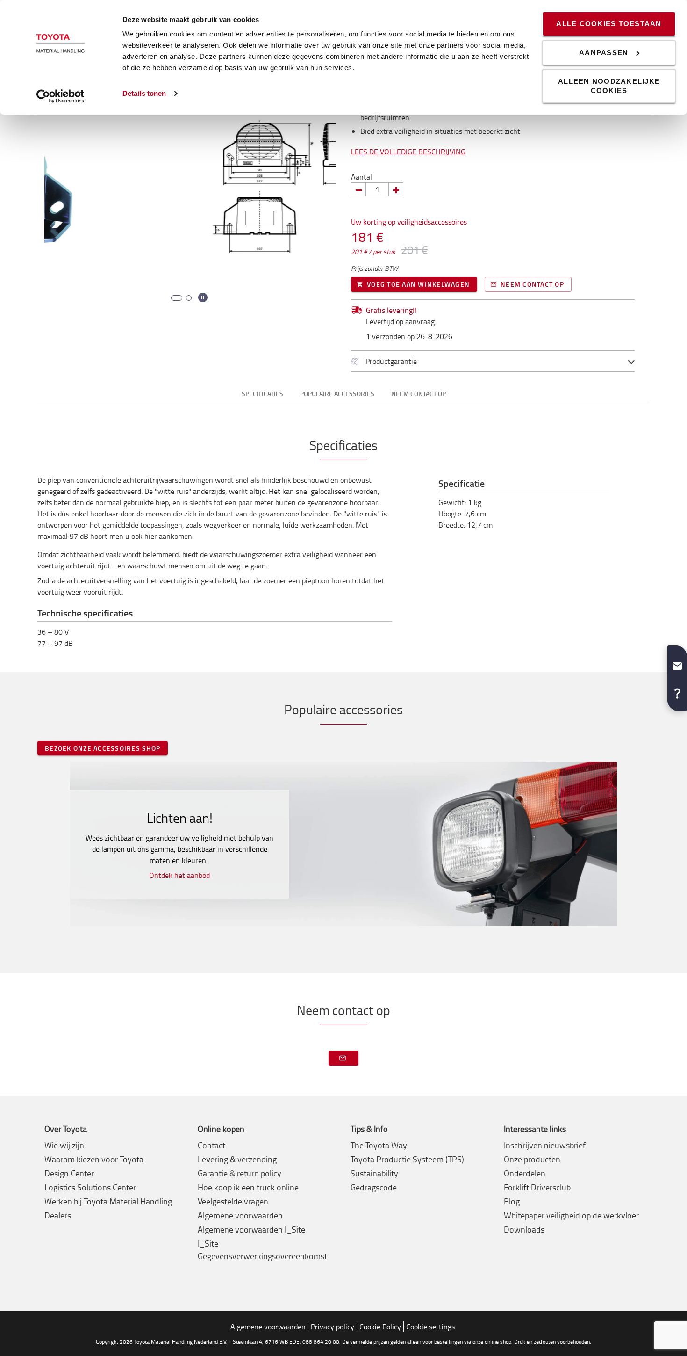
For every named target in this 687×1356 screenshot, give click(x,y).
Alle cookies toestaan (608, 24)
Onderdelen (524, 1173)
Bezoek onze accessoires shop (102, 748)
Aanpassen (603, 53)
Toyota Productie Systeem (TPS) (407, 1159)
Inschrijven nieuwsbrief (545, 1145)
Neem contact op (532, 284)
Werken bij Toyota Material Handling (108, 1201)
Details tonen (144, 93)
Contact (211, 1145)
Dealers (57, 1215)
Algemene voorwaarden (240, 1215)
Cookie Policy (380, 1326)
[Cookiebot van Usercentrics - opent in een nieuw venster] (60, 96)
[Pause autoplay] (202, 297)
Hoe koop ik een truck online (248, 1187)
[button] (677, 662)
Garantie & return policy (239, 1173)
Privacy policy (332, 1326)
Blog (512, 1201)
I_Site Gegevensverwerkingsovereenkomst (262, 1250)
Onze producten (532, 1159)
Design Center (69, 1173)
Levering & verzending (237, 1159)
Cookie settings (430, 1326)
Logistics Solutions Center (90, 1187)
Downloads (524, 1229)
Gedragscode (374, 1187)
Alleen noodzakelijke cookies (609, 85)
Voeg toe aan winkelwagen (418, 284)
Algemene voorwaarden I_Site (251, 1229)
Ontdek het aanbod (179, 875)
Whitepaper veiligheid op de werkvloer (571, 1215)
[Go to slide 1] (174, 298)
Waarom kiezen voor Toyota (93, 1159)
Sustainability (374, 1173)
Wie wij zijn (64, 1145)
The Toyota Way (379, 1145)
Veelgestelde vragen (233, 1201)
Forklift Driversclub (537, 1187)
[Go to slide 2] (186, 298)
